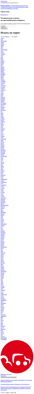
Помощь (3, 380)
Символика (21, 380)
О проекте (3, 384)
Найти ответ (4, 28)
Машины (17, 5)
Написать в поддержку (11, 380)
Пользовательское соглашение (17, 387)
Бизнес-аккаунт (10, 384)
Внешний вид (4, 14)
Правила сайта (5, 387)
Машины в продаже (12, 8)
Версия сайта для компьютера (8, 377)
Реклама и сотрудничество (22, 384)
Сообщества (4, 7)
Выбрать (3, 27)
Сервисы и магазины (13, 7)
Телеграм (29, 380)
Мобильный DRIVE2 (6, 381)
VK (25, 380)
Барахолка (22, 7)
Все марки (3, 339)
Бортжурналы (24, 5)
